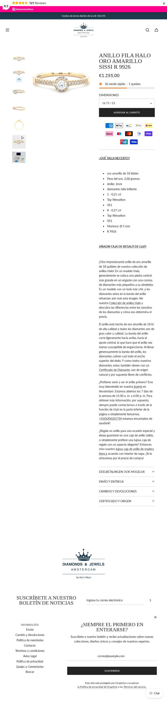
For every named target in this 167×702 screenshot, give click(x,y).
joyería (137, 386)
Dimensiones (109, 95)
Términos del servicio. (134, 686)
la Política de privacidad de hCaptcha (97, 686)
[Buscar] (147, 29)
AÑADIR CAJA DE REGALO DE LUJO (122, 246)
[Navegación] (7, 29)
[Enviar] (150, 600)
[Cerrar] (155, 617)
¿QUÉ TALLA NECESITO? (114, 158)
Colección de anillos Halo (125, 303)
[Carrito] (156, 29)
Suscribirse (112, 670)
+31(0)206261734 (110, 418)
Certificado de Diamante (114, 370)
